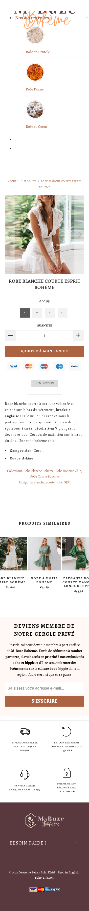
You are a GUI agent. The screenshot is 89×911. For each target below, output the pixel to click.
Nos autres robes (32, 17)
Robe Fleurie (35, 89)
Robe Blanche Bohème (38, 471)
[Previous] (10, 234)
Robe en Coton (36, 126)
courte (50, 482)
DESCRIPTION (44, 383)
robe (59, 482)
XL (62, 312)
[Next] (79, 234)
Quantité (44, 325)
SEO (67, 482)
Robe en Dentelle (38, 52)
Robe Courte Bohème (44, 476)
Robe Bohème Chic (68, 471)
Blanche (39, 482)
